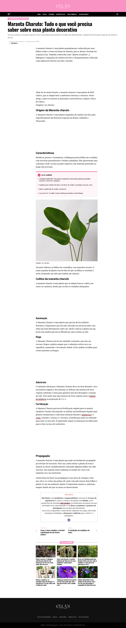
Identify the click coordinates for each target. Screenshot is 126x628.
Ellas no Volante (84, 14)
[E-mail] (69, 520)
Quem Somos (62, 617)
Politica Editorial (83, 617)
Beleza (44, 14)
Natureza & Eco (60, 14)
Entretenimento (72, 14)
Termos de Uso (72, 617)
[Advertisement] (67, 77)
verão (38, 417)
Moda (39, 14)
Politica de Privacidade (44, 617)
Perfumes (51, 14)
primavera (86, 414)
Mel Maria (14, 43)
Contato (54, 617)
